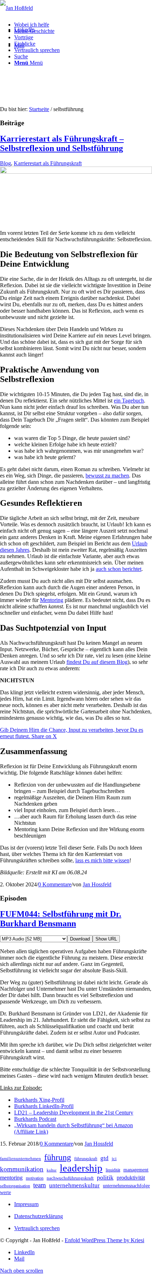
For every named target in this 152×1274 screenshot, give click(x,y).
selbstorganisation (15, 1185)
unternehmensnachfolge (126, 1185)
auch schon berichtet (118, 569)
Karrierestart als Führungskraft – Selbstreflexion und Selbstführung (62, 143)
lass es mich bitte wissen (102, 860)
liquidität (113, 1170)
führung (57, 1157)
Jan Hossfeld (97, 884)
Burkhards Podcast (35, 1119)
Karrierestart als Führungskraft (48, 163)
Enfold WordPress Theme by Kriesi (104, 1240)
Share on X (44, 736)
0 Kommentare (54, 884)
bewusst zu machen (107, 476)
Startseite (39, 109)
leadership (81, 1168)
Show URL (106, 939)
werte (5, 1192)
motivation (34, 1178)
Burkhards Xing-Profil (39, 1100)
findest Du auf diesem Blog (97, 662)
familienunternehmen (20, 1158)
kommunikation (21, 1169)
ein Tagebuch (129, 401)
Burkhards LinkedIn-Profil (44, 1106)
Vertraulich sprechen (37, 1228)
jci (114, 1158)
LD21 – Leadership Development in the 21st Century (73, 1113)
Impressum (26, 1204)
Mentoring (51, 600)
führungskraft (85, 1159)
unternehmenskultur (74, 1185)
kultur (52, 1170)
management (135, 1169)
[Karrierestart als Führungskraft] (76, 172)
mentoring (11, 1177)
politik (105, 1177)
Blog (5, 163)
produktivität (131, 1178)
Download (80, 939)
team (39, 1185)
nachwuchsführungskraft (70, 1178)
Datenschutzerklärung (38, 1216)
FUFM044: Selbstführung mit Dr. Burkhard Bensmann (60, 918)
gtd (104, 1158)
